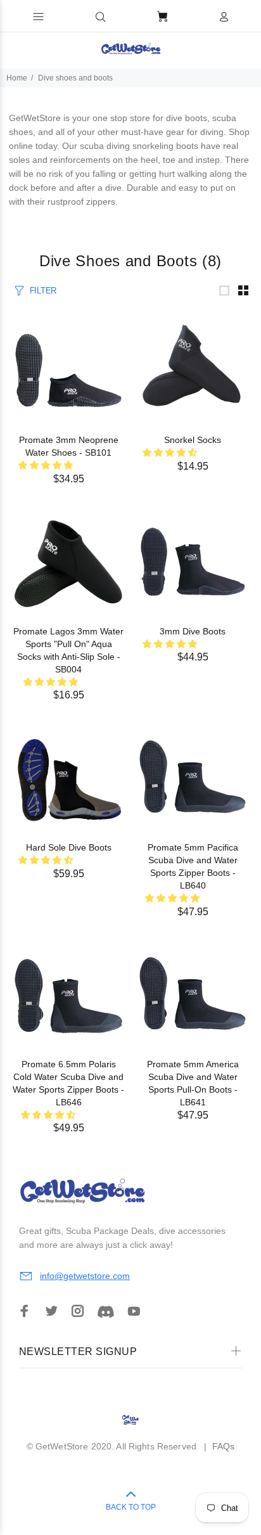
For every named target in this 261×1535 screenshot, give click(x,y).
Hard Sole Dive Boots (68, 847)
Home (16, 78)
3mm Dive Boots (193, 631)
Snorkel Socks (192, 440)
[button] (100, 17)
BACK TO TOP (131, 1507)
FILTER (43, 290)
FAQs (223, 1446)
